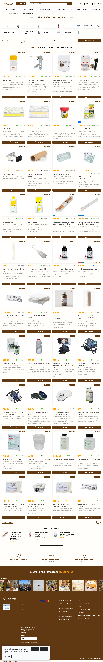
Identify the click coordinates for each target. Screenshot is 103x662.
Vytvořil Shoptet (83, 658)
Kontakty (94, 9)
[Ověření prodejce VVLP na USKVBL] (7, 607)
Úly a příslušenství (11, 9)
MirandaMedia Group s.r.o (95, 658)
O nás (79, 606)
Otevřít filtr (91, 40)
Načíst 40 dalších (7, 522)
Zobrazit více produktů (50, 547)
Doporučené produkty (65, 9)
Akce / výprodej (82, 9)
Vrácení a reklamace (84, 618)
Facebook (27, 607)
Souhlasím (44, 649)
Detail (15, 190)
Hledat (69, 3)
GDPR (79, 600)
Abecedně (70, 47)
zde (5, 652)
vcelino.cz (27, 610)
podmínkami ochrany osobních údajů (29, 643)
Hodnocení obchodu (65, 616)
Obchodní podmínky (84, 609)
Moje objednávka (64, 619)
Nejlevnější (43, 47)
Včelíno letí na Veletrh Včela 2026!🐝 (89, 615)
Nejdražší (51, 47)
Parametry (31, 40)
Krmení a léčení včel (28, 9)
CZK (81, 3)
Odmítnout (35, 649)
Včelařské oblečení (46, 9)
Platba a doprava (83, 612)
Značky (56, 40)
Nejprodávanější (61, 47)
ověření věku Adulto (13, 661)
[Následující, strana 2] (97, 522)
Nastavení (7, 656)
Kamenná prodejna (83, 603)
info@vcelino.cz (29, 601)
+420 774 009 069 (28, 604)
